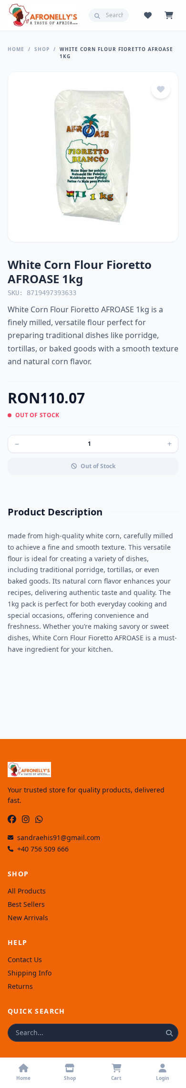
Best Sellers (26, 904)
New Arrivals (28, 917)
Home (16, 49)
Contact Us (25, 959)
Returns (20, 986)
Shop (42, 49)
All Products (27, 890)
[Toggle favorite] (160, 89)
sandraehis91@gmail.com (58, 837)
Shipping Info (30, 972)
